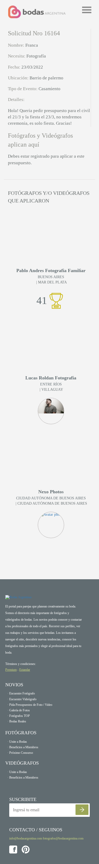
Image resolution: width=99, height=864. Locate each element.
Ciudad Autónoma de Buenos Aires (51, 498)
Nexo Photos (51, 491)
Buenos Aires (51, 277)
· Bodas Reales (16, 721)
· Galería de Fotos (18, 710)
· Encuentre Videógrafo (21, 699)
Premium (11, 670)
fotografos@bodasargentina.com (63, 838)
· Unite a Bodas (17, 742)
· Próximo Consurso (20, 753)
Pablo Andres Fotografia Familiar (51, 270)
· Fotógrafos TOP (18, 716)
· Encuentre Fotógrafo (21, 693)
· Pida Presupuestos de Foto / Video (29, 705)
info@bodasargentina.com (25, 838)
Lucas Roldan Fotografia (50, 377)
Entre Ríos (51, 384)
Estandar (24, 670)
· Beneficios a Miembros (22, 747)
